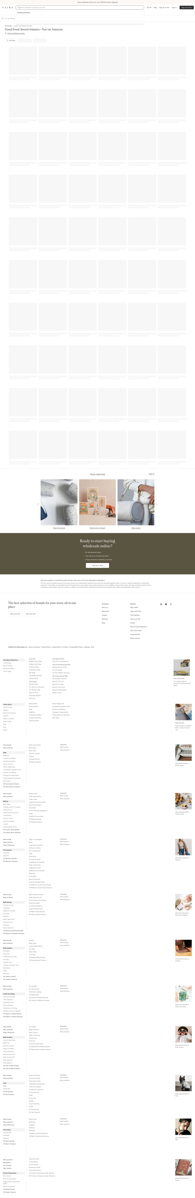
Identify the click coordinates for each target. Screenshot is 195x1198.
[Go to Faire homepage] (8, 7)
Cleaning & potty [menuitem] (35, 691)
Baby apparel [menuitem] (7, 670)
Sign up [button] (115, 2)
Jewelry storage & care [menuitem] (11, 575)
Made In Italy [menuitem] (56, 303)
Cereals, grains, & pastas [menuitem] (11, 417)
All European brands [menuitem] (59, 289)
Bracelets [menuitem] (6, 561)
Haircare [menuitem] (6, 524)
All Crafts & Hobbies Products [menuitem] (39, 610)
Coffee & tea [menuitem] (7, 420)
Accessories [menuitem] (7, 460)
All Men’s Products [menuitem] (9, 754)
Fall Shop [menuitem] (32, 283)
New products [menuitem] (34, 316)
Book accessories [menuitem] (9, 796)
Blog (155, 7)
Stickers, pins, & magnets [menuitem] (12, 621)
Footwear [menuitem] (6, 463)
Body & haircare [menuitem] (34, 645)
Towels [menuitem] (31, 366)
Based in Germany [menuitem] (58, 297)
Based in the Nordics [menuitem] (59, 300)
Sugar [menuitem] (31, 423)
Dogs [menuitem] (5, 696)
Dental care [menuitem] (33, 648)
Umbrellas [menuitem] (32, 486)
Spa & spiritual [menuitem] (8, 538)
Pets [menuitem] (4, 334)
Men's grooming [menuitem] (8, 529)
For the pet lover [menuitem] (34, 300)
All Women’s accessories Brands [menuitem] (40, 495)
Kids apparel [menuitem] (7, 673)
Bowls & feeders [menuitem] (34, 685)
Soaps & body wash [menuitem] (36, 519)
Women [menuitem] (5, 320)
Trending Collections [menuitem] (10, 270)
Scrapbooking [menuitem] (34, 605)
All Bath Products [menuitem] (35, 372)
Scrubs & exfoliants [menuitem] (35, 516)
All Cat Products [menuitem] (34, 722)
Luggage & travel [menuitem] (35, 478)
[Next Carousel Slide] (156, 114)
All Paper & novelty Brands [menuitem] (12, 624)
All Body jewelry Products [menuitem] (37, 570)
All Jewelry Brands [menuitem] (9, 586)
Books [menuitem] (5, 340)
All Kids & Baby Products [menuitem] (11, 678)
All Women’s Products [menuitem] (10, 471)
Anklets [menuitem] (31, 550)
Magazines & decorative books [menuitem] (11, 793)
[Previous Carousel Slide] (38, 114)
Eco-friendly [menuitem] (7, 775)
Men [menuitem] (4, 337)
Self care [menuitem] (32, 308)
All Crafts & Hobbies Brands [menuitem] (38, 608)
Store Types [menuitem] (7, 281)
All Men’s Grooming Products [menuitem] (39, 746)
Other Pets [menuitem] (6, 699)
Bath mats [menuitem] (32, 361)
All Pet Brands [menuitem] (8, 702)
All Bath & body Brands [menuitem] (37, 522)
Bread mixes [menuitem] (33, 404)
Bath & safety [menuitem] (7, 647)
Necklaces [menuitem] (6, 578)
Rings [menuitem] (5, 581)
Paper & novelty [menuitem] (8, 329)
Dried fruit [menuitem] (32, 418)
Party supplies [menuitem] (8, 615)
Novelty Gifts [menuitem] (33, 294)
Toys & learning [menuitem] (8, 661)
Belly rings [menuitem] (32, 553)
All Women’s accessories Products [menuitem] (40, 498)
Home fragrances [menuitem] (58, 314)
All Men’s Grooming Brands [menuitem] (38, 743)
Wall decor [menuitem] (56, 328)
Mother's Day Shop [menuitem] (35, 271)
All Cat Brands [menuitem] (34, 719)
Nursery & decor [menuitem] (8, 656)
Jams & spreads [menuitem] (8, 431)
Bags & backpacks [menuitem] (35, 449)
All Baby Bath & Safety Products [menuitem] (40, 659)
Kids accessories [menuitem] (9, 667)
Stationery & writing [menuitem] (10, 618)
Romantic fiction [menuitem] (34, 777)
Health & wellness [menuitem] (9, 521)
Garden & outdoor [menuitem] (35, 328)
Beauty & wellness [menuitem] (9, 323)
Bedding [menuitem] (32, 322)
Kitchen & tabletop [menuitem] (58, 319)
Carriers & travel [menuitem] (34, 688)
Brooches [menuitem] (6, 564)
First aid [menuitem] (32, 651)
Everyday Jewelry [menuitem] (35, 305)
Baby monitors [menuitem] (34, 640)
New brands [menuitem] (33, 314)
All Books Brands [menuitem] (9, 799)
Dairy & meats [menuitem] (8, 428)
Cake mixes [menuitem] (33, 409)
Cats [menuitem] (4, 693)
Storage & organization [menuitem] (60, 322)
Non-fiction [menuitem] (7, 786)
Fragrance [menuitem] (6, 518)
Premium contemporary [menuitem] (60, 271)
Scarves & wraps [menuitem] (34, 469)
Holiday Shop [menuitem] (33, 288)
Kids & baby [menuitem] (7, 331)
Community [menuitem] (7, 273)
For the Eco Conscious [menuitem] (36, 297)
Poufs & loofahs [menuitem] (34, 513)
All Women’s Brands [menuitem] (10, 468)
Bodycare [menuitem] (32, 732)
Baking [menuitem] (5, 411)
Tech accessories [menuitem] (35, 475)
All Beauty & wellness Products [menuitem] (13, 543)
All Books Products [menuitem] (9, 802)
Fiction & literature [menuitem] (9, 783)
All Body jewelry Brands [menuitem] (37, 567)
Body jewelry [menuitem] (7, 558)
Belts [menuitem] (30, 452)
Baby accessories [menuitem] (9, 664)
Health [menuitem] (31, 711)
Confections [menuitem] (7, 425)
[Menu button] (2, 18)
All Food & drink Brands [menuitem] (11, 440)
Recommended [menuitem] (8, 279)
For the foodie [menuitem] (57, 280)
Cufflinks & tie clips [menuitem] (10, 567)
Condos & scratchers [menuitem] (36, 700)
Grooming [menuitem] (32, 708)
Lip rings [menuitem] (32, 559)
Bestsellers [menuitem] (7, 773)
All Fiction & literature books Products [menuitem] (42, 786)
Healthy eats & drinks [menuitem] (59, 277)
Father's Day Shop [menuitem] (35, 274)
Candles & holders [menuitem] (35, 325)
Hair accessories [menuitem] (34, 461)
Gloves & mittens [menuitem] (35, 458)
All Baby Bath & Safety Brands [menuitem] (39, 657)
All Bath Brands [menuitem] (34, 369)
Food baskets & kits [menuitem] (10, 437)
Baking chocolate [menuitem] (35, 415)
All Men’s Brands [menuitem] (9, 751)
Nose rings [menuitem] (32, 562)
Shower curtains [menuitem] (34, 363)
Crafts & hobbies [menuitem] (9, 604)
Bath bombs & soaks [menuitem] (36, 505)
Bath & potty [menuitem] (33, 642)
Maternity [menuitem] (6, 653)
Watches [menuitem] (32, 483)
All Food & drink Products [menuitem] (12, 443)
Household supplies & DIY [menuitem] (61, 316)
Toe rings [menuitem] (32, 565)
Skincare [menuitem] (6, 535)
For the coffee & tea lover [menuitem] (61, 283)
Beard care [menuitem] (33, 729)
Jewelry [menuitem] (5, 326)
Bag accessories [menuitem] (34, 489)
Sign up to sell (164, 7)
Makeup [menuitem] (6, 526)
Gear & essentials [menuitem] (9, 650)
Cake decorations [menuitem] (35, 406)
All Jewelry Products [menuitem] (10, 589)
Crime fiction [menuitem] (33, 775)
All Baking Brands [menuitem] (35, 429)
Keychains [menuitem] (32, 466)
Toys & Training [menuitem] (34, 714)
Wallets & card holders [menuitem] (37, 481)
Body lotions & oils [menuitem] (35, 507)
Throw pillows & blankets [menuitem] (61, 325)
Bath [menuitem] (30, 319)
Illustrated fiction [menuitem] (35, 780)
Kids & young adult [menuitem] (9, 789)
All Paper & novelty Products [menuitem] (13, 627)
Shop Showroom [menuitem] (8, 455)
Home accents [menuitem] (34, 331)
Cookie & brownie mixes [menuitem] (37, 412)
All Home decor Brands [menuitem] (11, 394)
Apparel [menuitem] (6, 466)
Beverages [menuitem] (6, 414)
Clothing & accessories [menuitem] (37, 694)
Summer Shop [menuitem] (34, 277)
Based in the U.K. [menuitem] (58, 291)
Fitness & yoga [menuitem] (8, 515)
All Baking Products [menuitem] (35, 432)
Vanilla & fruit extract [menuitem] (36, 426)
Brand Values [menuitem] (7, 276)
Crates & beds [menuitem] (34, 702)
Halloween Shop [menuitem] (34, 280)
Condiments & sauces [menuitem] (10, 423)
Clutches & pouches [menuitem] (36, 455)
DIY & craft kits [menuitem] (34, 599)
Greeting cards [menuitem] (8, 612)
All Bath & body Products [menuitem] (37, 524)
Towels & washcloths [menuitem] (36, 654)
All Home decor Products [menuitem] (11, 397)
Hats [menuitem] (30, 464)
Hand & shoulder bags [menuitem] (36, 492)
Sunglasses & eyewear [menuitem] (36, 472)
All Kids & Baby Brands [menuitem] (11, 676)
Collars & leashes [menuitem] (35, 697)
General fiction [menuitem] (34, 769)
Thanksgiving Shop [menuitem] (35, 286)
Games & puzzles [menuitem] (9, 607)
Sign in (174, 7)
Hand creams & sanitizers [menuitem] (38, 510)
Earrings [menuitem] (6, 569)
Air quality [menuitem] (32, 637)
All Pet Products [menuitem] (8, 704)
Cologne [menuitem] (32, 735)
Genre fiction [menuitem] (33, 772)
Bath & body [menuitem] (7, 512)
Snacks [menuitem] (5, 434)
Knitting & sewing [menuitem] (35, 602)
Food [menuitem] (30, 705)
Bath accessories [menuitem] (35, 355)
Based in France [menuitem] (57, 294)
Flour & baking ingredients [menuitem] (38, 421)
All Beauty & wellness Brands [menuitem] (13, 541)
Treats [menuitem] (31, 717)
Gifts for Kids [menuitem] (33, 303)
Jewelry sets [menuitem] (7, 572)
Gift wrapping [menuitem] (8, 610)
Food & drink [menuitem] (7, 317)
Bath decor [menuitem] (33, 358)
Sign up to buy (187, 7)
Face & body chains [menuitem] (36, 556)
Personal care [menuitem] (7, 532)
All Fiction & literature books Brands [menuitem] (41, 783)
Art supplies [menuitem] (33, 596)
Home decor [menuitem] (7, 314)
